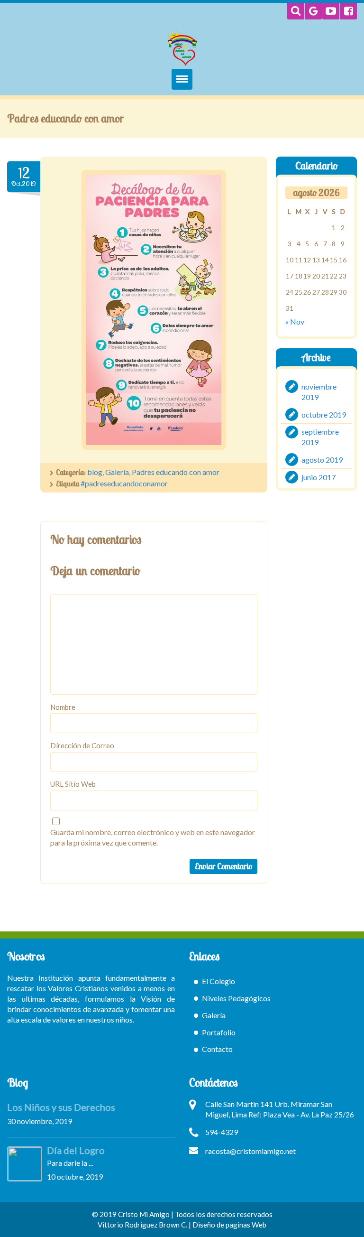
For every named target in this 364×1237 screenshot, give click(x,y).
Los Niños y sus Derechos (61, 1107)
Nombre (62, 707)
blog (94, 471)
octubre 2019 (323, 414)
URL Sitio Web (73, 784)
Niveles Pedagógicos (236, 998)
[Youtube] (330, 11)
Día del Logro (76, 1150)
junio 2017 (318, 477)
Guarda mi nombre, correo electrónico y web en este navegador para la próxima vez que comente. (152, 837)
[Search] (295, 11)
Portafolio (219, 1032)
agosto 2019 (322, 459)
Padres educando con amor (175, 471)
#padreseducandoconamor (124, 483)
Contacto (217, 1048)
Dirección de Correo (82, 745)
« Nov (294, 321)
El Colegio (218, 981)
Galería (117, 471)
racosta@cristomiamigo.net (250, 1150)
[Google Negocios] (313, 11)
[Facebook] (348, 11)
